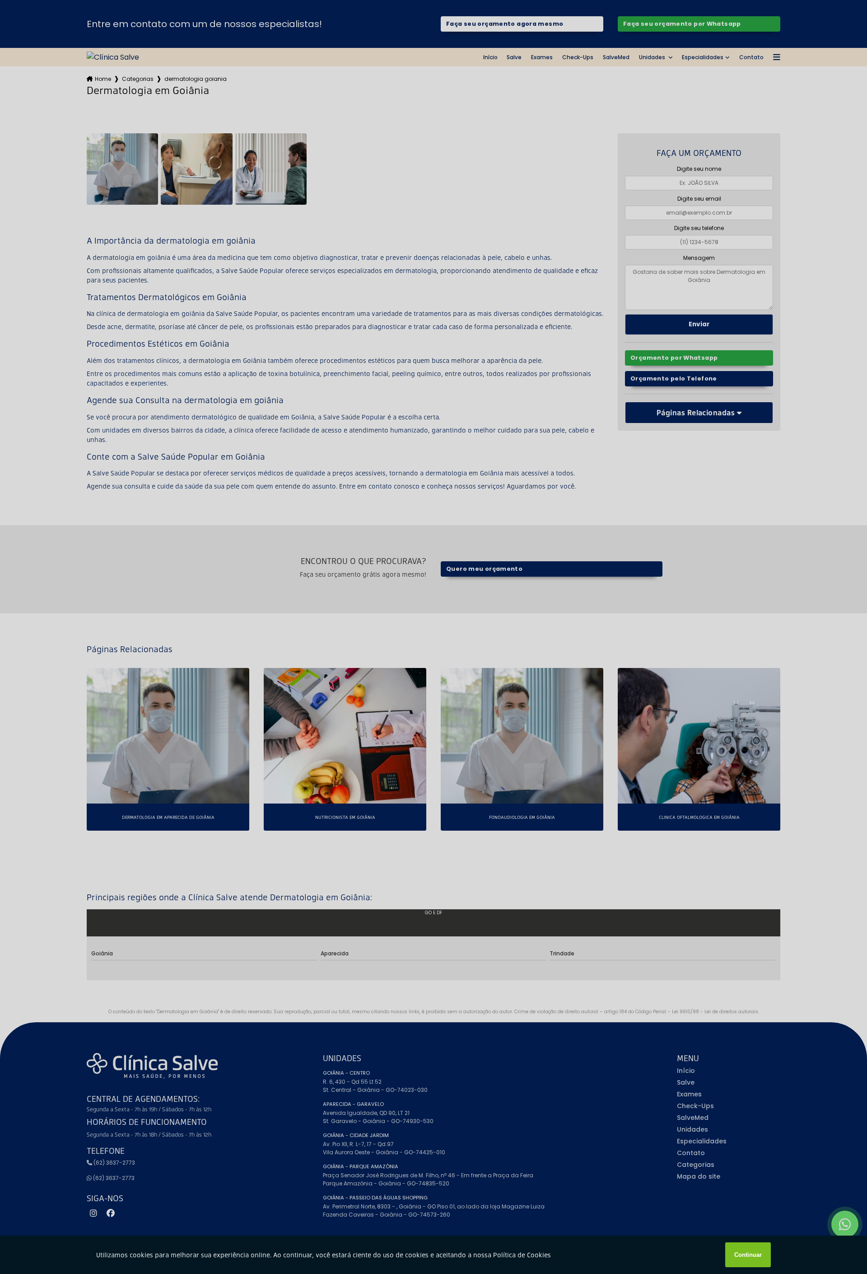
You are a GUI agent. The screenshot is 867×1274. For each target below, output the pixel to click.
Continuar (748, 1254)
